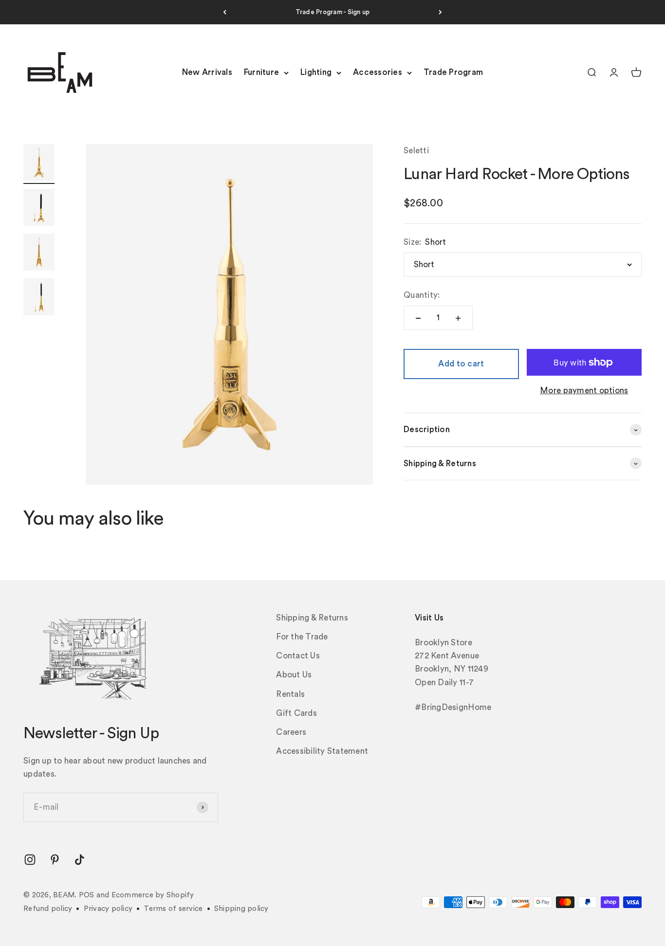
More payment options (584, 391)
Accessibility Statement (322, 751)
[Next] (440, 12)
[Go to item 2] (39, 209)
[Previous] (224, 12)
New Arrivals (207, 73)
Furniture (261, 73)
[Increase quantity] (458, 318)
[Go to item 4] (39, 298)
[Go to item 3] (39, 253)
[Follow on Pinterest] (54, 859)
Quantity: (422, 295)
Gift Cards (296, 713)
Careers (291, 732)
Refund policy (47, 908)
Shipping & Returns (312, 618)
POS (86, 895)
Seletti (416, 150)
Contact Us (298, 656)
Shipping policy (241, 908)
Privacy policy (108, 908)
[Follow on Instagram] (30, 859)
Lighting (316, 73)
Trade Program (453, 73)
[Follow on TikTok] (79, 859)
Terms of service (173, 908)
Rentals (290, 694)
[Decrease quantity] (418, 318)
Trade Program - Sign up (333, 12)
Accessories (377, 73)
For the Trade (302, 637)
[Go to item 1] (39, 164)
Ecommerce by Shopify (152, 895)
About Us (294, 675)
